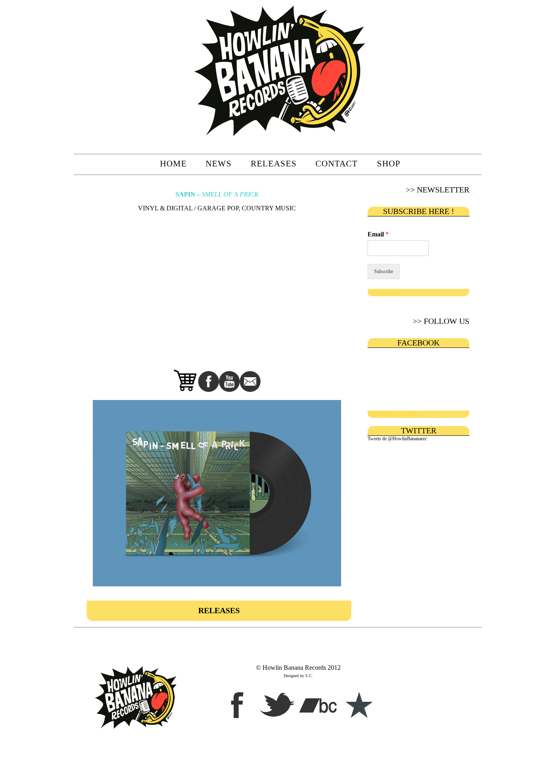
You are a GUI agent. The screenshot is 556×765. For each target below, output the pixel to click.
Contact (336, 163)
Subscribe (383, 271)
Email (378, 234)
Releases (274, 163)
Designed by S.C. (298, 675)
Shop (389, 163)
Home (173, 163)
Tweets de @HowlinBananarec (397, 439)
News (219, 163)
